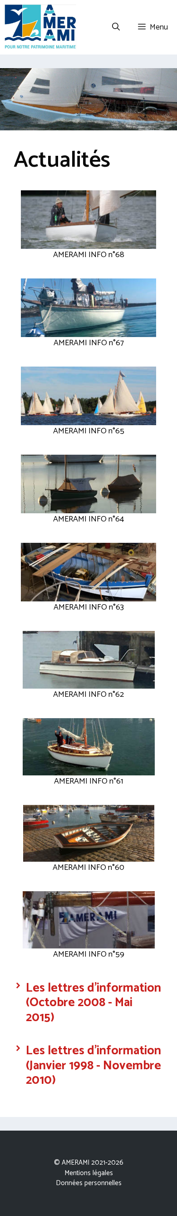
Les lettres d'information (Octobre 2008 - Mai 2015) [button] (93, 1003)
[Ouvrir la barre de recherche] (116, 27)
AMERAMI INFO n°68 (88, 255)
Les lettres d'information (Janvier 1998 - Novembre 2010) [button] (93, 1066)
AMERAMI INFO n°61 (88, 781)
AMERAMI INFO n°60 (88, 867)
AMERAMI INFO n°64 (88, 519)
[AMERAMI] (40, 27)
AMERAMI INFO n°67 (89, 343)
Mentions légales (88, 1173)
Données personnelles (89, 1183)
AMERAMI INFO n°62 (88, 694)
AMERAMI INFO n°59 (88, 954)
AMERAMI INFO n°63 (89, 607)
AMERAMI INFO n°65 (88, 431)
